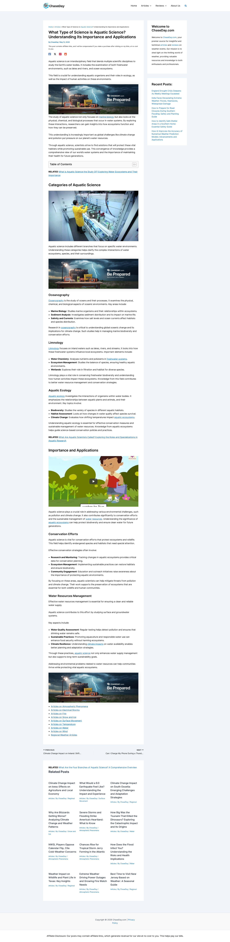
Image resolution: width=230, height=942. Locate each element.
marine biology (106, 117)
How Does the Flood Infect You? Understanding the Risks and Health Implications (122, 851)
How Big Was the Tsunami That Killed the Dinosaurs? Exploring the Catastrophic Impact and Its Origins (124, 819)
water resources (94, 519)
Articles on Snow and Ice (63, 717)
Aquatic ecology (57, 396)
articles (163, 45)
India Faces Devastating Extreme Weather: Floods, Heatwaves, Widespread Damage (166, 101)
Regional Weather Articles (64, 735)
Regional (71, 798)
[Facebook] (50, 54)
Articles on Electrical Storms (65, 710)
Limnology (54, 348)
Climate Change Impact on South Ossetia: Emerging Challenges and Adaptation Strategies (123, 790)
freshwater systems (117, 359)
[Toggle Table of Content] (133, 164)
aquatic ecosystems (124, 417)
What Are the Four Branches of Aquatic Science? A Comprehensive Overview (98, 767)
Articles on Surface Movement (66, 720)
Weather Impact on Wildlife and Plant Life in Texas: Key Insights (62, 877)
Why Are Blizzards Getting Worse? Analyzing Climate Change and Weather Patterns (61, 819)
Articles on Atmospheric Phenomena (69, 706)
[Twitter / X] (55, 54)
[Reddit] (65, 54)
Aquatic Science (87, 27)
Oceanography (56, 300)
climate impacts (95, 644)
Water (132, 831)
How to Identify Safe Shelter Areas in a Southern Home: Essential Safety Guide (164, 124)
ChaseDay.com (170, 37)
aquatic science (82, 653)
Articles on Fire (58, 713)
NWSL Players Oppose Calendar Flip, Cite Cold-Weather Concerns (62, 848)
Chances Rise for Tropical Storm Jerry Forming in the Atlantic (92, 848)
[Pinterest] (60, 54)
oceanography (68, 327)
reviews (175, 45)
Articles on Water (59, 728)
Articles (51, 798)
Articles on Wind (59, 731)
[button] (150, 6)
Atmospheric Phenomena (89, 830)
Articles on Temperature (63, 724)
